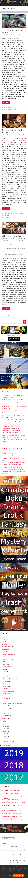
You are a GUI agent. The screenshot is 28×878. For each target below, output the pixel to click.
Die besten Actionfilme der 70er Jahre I (12, 451)
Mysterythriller (10, 808)
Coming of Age (7, 659)
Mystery (5, 696)
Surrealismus (6, 816)
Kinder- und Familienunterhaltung (11, 679)
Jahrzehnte (5, 718)
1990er (5, 314)
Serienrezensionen (6, 741)
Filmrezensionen (12, 314)
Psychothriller (5, 810)
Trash (4, 710)
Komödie (16, 107)
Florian (21, 35)
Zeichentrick (6, 715)
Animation (5, 657)
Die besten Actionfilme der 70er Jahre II (12, 448)
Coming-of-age (22, 796)
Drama (4, 664)
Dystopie (10, 799)
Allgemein (4, 637)
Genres (3, 651)
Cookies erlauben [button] (18, 875)
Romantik (16, 810)
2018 (14, 793)
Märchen (15, 808)
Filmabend (4, 644)
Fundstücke (5, 649)
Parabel (20, 808)
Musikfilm (5, 693)
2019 (16, 793)
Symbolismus (13, 816)
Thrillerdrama (5, 819)
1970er (4, 726)
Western (5, 713)
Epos (4, 669)
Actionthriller (5, 796)
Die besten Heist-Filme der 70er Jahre (12, 467)
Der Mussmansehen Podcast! (14, 335)
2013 (9, 793)
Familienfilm (4, 802)
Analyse (4, 639)
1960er (5, 724)
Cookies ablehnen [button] (7, 875)
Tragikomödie (6, 708)
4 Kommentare (7, 217)
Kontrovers (6, 684)
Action (20, 793)
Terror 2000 (6, 272)
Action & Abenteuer (12, 213)
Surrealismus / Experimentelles (11, 703)
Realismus (11, 810)
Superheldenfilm (7, 701)
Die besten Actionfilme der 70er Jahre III (12, 399)
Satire (20, 810)
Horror (4, 676)
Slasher (14, 813)
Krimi (18, 805)
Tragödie (21, 819)
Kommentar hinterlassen (10, 109)
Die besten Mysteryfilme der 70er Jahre (12, 455)
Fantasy (5, 674)
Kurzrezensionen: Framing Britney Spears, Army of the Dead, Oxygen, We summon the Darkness (13, 471)
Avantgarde (10, 796)
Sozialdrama (18, 813)
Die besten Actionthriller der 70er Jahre (12, 453)
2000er (5, 213)
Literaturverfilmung (8, 691)
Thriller (8, 215)
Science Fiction (7, 698)
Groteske (15, 802)
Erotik (4, 671)
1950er (4, 721)
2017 (12, 793)
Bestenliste (10, 107)
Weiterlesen (6, 102)
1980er (5, 107)
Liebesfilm (5, 688)
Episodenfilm (6, 666)
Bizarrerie (15, 796)
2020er (5, 738)
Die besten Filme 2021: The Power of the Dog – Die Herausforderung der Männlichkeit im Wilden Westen (14, 421)
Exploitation (20, 799)
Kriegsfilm (5, 686)
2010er (4, 736)
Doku (4, 661)
